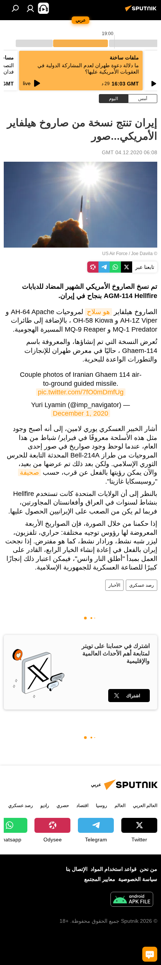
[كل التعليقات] (149, 954)
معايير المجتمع (99, 879)
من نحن (148, 869)
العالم (120, 805)
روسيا (101, 805)
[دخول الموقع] (30, 8)
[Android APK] (131, 900)
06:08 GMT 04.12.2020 (129, 152)
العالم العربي (145, 805)
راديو (44, 805)
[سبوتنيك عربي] (142, 11)
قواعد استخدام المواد (114, 869)
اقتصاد (82, 805)
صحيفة (29, 472)
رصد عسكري (141, 585)
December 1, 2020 (80, 413)
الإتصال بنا (77, 869)
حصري (63, 805)
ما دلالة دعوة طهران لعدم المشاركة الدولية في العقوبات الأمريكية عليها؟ (88, 68)
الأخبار (114, 585)
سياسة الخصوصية (137, 879)
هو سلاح (98, 312)
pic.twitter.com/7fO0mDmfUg (81, 392)
